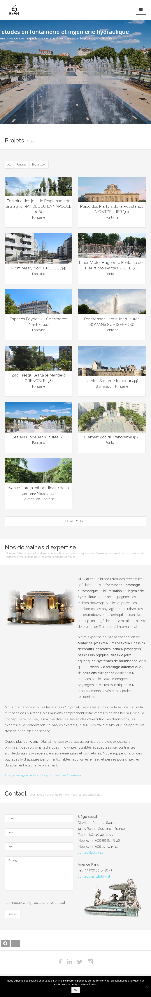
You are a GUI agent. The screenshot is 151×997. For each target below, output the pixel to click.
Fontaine (21, 164)
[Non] (146, 986)
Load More (75, 521)
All (8, 164)
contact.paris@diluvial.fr (95, 876)
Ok (75, 990)
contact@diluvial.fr (91, 852)
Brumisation (39, 164)
